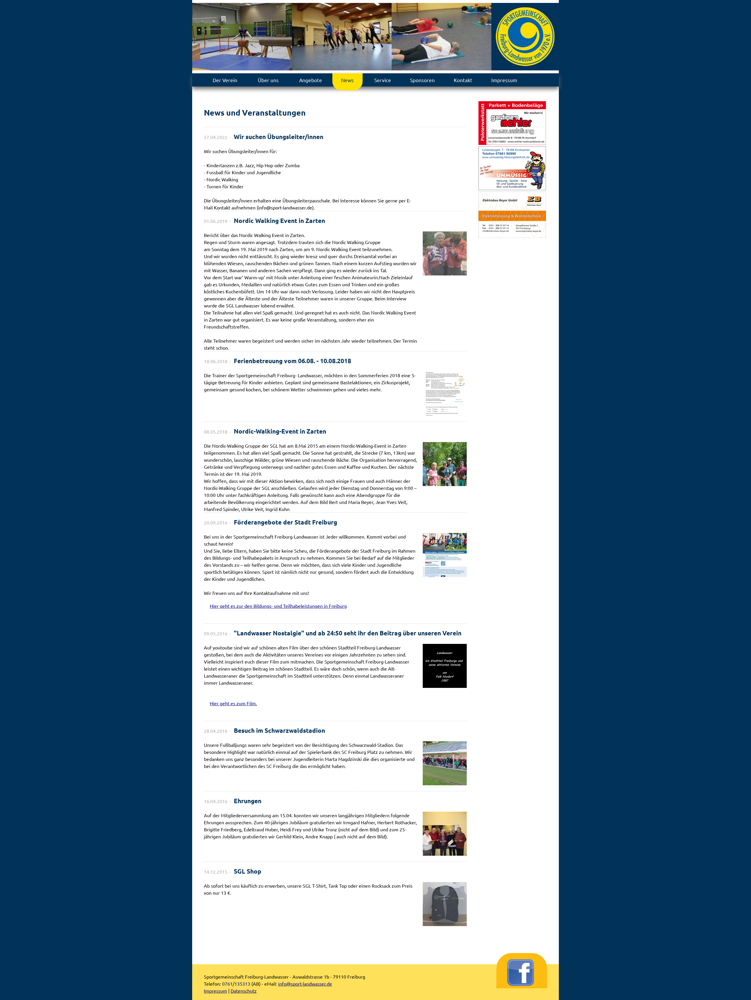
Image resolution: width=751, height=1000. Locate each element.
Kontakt (463, 80)
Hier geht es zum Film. (233, 703)
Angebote (310, 80)
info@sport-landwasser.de (305, 984)
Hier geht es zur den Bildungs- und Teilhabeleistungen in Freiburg (278, 606)
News (347, 80)
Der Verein (225, 80)
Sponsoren (422, 80)
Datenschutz (244, 991)
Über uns (268, 80)
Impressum (504, 80)
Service (382, 80)
